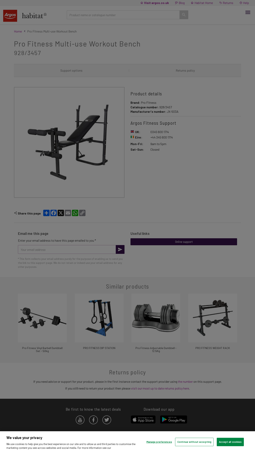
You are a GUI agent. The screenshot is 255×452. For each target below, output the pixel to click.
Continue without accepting (194, 441)
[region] (127, 441)
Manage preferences (159, 441)
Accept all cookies (230, 441)
